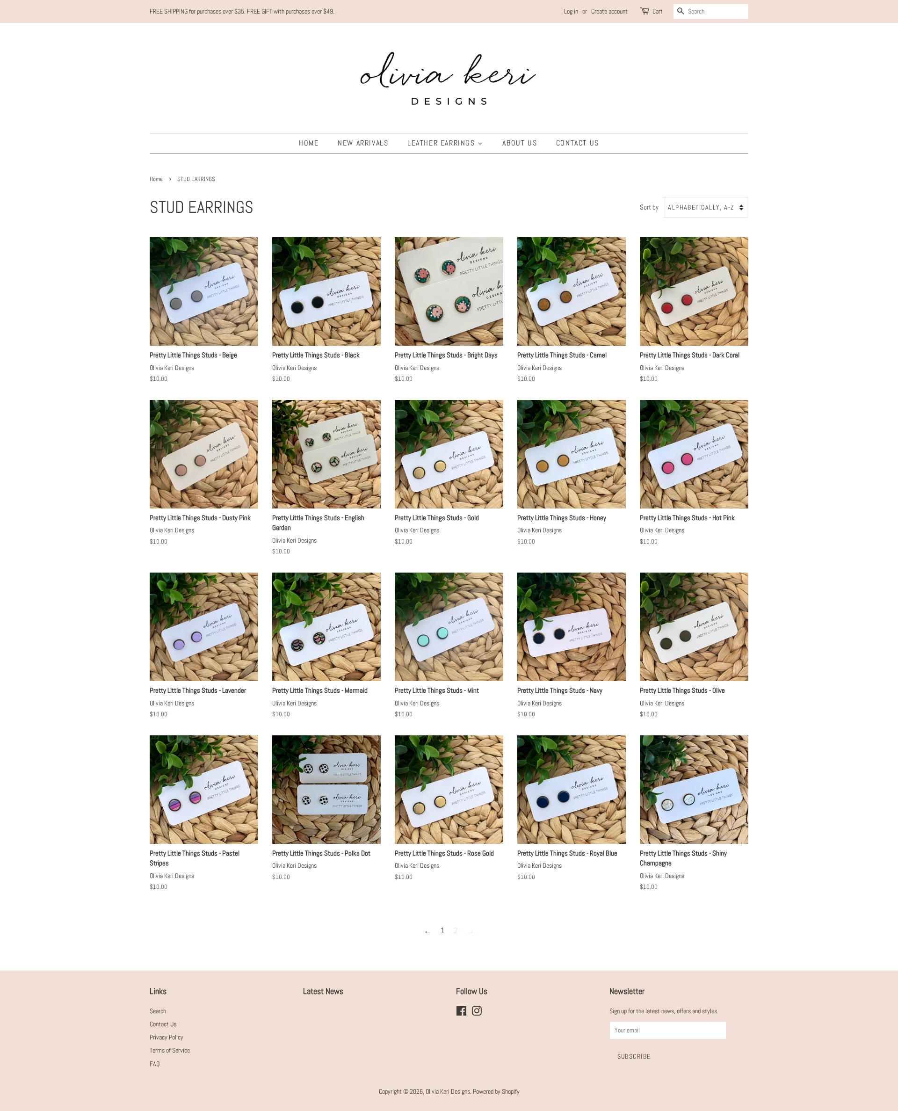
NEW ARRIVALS (363, 143)
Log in (571, 11)
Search (158, 1011)
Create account (609, 11)
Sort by (649, 207)
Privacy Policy (166, 1037)
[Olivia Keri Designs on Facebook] (461, 1013)
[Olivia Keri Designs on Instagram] (476, 1013)
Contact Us (577, 143)
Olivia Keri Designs (448, 1091)
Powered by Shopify (496, 1091)
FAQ (154, 1064)
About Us (519, 143)
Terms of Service (170, 1050)
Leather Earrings (442, 143)
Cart (657, 11)
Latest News (323, 991)
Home (309, 143)
